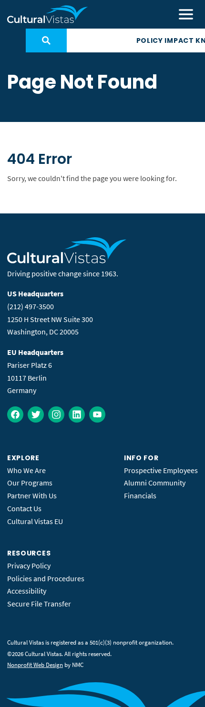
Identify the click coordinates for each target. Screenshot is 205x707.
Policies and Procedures (45, 578)
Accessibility (26, 591)
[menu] (186, 14)
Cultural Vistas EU (35, 521)
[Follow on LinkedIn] (77, 414)
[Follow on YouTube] (97, 414)
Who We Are (26, 470)
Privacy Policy (29, 565)
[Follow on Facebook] (15, 414)
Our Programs (29, 482)
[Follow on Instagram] (56, 414)
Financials (140, 495)
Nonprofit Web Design (35, 665)
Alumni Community (154, 482)
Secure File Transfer (39, 603)
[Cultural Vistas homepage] (47, 14)
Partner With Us (32, 495)
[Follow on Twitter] (36, 414)
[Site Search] (46, 40)
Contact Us (24, 508)
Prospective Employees (161, 470)
